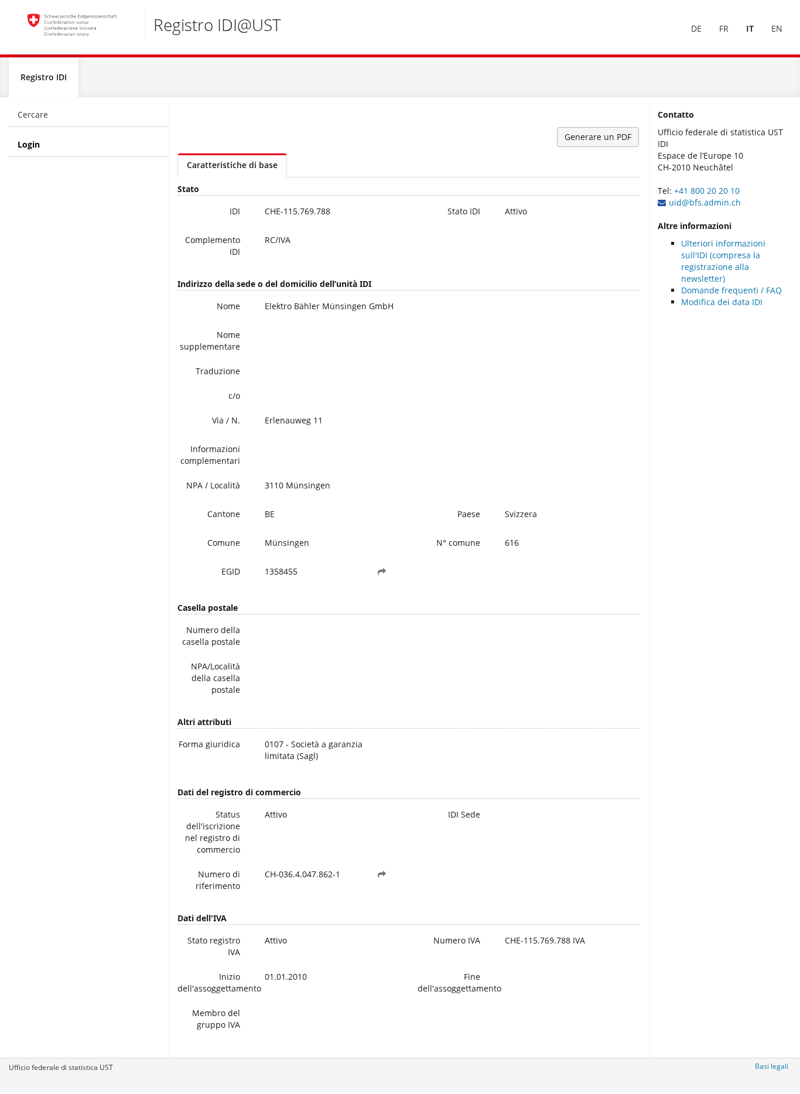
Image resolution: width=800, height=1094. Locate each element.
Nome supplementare (210, 340)
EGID (230, 571)
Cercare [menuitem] (33, 114)
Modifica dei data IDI (722, 301)
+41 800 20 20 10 (707, 190)
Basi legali (771, 1066)
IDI (235, 211)
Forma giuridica (209, 744)
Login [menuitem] (29, 144)
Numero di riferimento (218, 880)
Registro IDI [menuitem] (43, 77)
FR (724, 28)
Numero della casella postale (211, 635)
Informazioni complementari (210, 454)
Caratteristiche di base (232, 164)
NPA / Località (213, 485)
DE (696, 28)
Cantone (223, 513)
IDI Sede (464, 814)
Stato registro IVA (213, 946)
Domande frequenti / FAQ (731, 290)
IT (750, 28)
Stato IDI (463, 211)
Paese (468, 513)
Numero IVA (456, 940)
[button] (382, 572)
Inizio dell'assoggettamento (213, 982)
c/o (234, 395)
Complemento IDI (212, 245)
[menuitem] (696, 29)
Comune (223, 542)
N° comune (458, 542)
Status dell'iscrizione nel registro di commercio (212, 832)
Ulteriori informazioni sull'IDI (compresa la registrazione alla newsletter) (723, 261)
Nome (228, 306)
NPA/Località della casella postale (215, 678)
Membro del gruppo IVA (216, 1018)
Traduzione (218, 371)
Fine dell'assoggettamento (453, 982)
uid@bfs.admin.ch (705, 202)
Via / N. (226, 420)
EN (776, 28)
